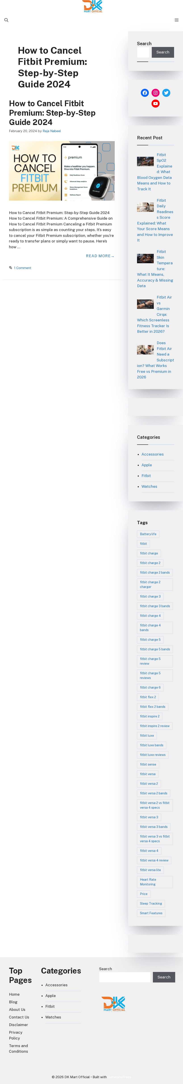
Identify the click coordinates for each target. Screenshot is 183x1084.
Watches (149, 486)
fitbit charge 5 (150, 639)
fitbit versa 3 (149, 817)
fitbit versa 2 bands (153, 793)
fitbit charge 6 (150, 687)
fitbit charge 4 (150, 615)
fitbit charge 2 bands (155, 572)
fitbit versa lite (150, 870)
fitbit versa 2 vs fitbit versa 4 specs (155, 805)
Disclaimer (18, 1024)
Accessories (152, 454)
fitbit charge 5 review (150, 661)
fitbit (143, 543)
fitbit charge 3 (150, 596)
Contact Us (19, 1017)
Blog (13, 1002)
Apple (146, 465)
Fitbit (146, 475)
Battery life (148, 534)
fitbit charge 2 (150, 563)
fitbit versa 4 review (154, 860)
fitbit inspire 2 (150, 716)
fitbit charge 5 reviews (150, 675)
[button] (6, 20)
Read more (98, 256)
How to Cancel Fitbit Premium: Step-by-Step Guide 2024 (52, 113)
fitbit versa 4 (149, 851)
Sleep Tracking (151, 903)
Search (144, 43)
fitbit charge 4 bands (150, 628)
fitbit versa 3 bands (154, 827)
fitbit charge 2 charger (150, 584)
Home (14, 994)
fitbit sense (148, 764)
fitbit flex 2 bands (152, 707)
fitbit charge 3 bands (155, 606)
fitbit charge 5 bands (155, 649)
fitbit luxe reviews (153, 755)
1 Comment (22, 268)
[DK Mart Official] (92, 6)
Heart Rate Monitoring (148, 882)
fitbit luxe (147, 735)
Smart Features (151, 913)
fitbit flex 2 (148, 697)
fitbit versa (148, 774)
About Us (17, 1009)
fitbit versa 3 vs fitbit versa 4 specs (155, 839)
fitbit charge (149, 553)
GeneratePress (119, 1077)
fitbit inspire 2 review (155, 726)
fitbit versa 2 (149, 783)
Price (144, 894)
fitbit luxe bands (151, 745)
